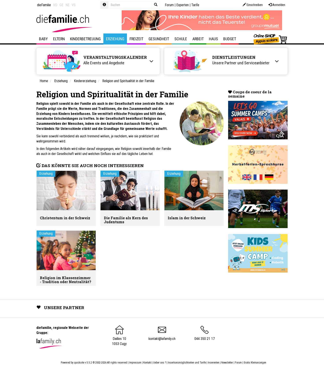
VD (55, 5)
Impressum (135, 362)
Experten (182, 5)
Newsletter (227, 362)
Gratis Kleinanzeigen (255, 362)
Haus (213, 39)
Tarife (195, 5)
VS (74, 5)
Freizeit (136, 39)
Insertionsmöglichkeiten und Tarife (187, 362)
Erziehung (115, 39)
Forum (169, 5)
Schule (180, 39)
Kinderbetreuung (85, 39)
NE (67, 5)
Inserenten (214, 362)
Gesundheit (159, 39)
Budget (229, 39)
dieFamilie (44, 5)
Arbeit (198, 39)
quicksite (79, 362)
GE (61, 5)
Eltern (59, 39)
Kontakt (147, 362)
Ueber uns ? (159, 362)
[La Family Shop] (270, 38)
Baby (43, 39)
